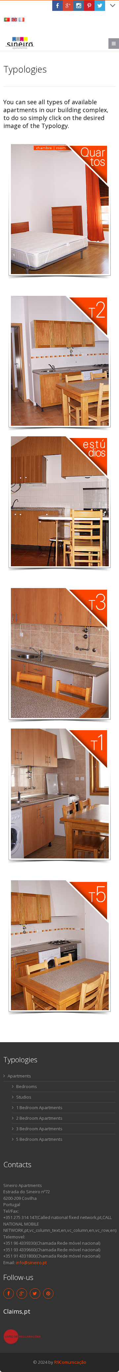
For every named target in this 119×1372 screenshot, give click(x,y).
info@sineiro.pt (31, 1262)
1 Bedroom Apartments (39, 1107)
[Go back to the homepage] (19, 43)
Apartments (19, 1076)
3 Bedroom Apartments (39, 1129)
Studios (23, 1097)
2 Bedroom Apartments (39, 1118)
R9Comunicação (70, 1362)
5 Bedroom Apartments (39, 1139)
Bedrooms (26, 1086)
